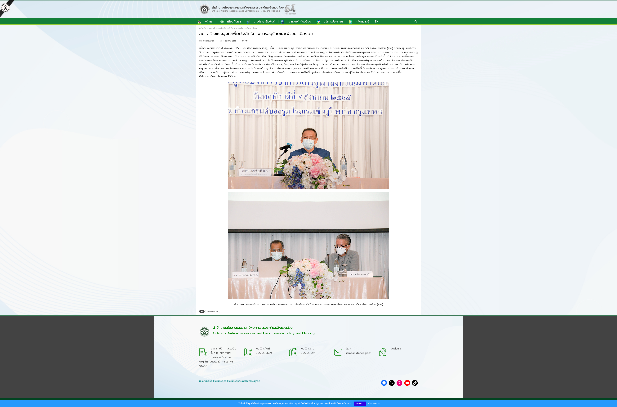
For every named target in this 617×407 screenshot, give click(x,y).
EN (376, 21)
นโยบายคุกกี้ (220, 381)
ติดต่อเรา (395, 349)
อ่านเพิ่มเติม (374, 404)
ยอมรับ (359, 403)
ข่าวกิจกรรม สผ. (213, 311)
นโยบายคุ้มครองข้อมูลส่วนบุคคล (244, 381)
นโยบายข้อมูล (205, 381)
